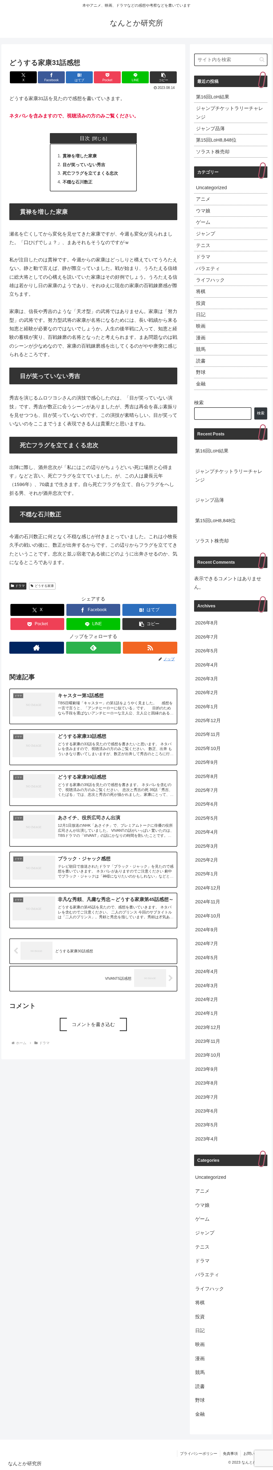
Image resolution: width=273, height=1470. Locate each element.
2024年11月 (207, 901)
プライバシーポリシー (198, 1453)
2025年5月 (206, 818)
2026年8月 (206, 622)
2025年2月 (206, 860)
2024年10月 (208, 916)
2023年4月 (206, 1139)
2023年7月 (206, 1097)
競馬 (201, 349)
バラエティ (208, 268)
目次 (85, 138)
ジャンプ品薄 (210, 128)
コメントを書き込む (93, 1024)
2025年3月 (206, 846)
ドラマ (20, 586)
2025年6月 (206, 804)
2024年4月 (206, 971)
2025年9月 (206, 762)
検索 (199, 402)
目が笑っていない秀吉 (84, 164)
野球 (201, 372)
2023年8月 (206, 1083)
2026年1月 (206, 706)
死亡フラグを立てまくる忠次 (90, 173)
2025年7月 (206, 790)
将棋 (201, 291)
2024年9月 (206, 929)
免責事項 (230, 1453)
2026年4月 (206, 665)
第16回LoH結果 (212, 97)
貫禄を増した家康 (80, 155)
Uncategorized (211, 187)
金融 (201, 383)
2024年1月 (206, 1013)
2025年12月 (208, 720)
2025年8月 (206, 776)
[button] (163, 77)
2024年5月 (206, 957)
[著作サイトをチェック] (36, 648)
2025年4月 (206, 832)
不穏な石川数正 (78, 181)
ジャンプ (205, 233)
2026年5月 (206, 650)
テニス (203, 245)
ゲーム (203, 222)
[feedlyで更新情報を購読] (93, 648)
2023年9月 (206, 1069)
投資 (201, 303)
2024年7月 (206, 943)
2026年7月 (206, 637)
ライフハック (210, 280)
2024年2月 (206, 999)
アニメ (203, 199)
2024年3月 (206, 985)
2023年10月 (208, 1055)
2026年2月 (206, 692)
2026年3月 (206, 678)
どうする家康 (44, 586)
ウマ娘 (203, 210)
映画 (201, 326)
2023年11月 (207, 1041)
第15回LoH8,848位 (216, 140)
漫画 (201, 337)
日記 (201, 314)
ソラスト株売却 (213, 151)
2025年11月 (207, 734)
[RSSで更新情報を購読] (150, 648)
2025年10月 (208, 748)
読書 (201, 361)
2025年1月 (206, 873)
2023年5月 (206, 1124)
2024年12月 (208, 888)
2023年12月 (208, 1027)
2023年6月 (206, 1111)
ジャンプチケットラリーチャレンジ (229, 113)
